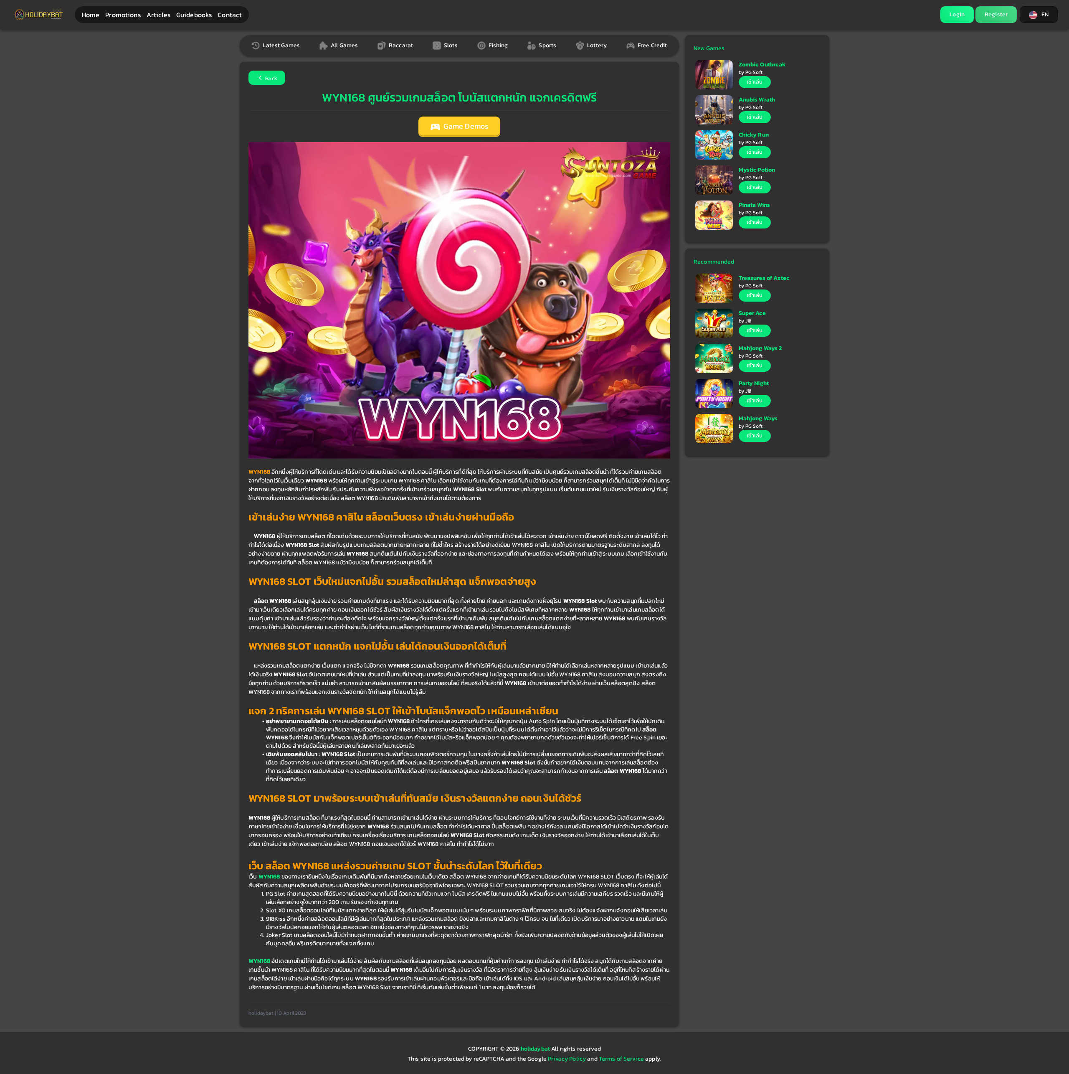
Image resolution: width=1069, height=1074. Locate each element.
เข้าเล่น (755, 82)
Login (957, 14)
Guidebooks (194, 15)
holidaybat (536, 1048)
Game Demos (465, 126)
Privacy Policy (567, 1058)
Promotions (122, 15)
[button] (1039, 14)
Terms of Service (621, 1058)
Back (270, 78)
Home (91, 15)
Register (996, 14)
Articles (158, 15)
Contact (230, 15)
